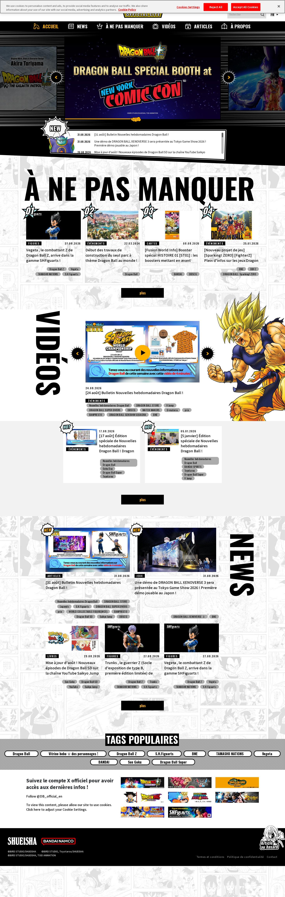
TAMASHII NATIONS (48, 274)
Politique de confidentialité (245, 856)
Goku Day (107, 469)
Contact (272, 856)
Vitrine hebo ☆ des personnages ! (73, 753)
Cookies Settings (188, 7)
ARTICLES (203, 26)
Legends (64, 606)
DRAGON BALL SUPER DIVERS (171, 405)
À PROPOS (241, 26)
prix (169, 410)
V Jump (188, 478)
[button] (56, 77)
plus (143, 292)
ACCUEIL (51, 26)
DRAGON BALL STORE (115, 601)
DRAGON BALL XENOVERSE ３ (189, 616)
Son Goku (69, 682)
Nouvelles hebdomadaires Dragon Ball (109, 405)
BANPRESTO (123, 415)
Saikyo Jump (142, 405)
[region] (138, 143)
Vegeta (74, 269)
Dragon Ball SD (85, 616)
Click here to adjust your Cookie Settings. (56, 809)
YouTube (73, 687)
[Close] (279, 6)
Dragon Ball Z (56, 269)
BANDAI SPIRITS (145, 415)
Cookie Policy (127, 9)
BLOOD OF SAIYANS (99, 415)
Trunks (153, 682)
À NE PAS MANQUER (124, 26)
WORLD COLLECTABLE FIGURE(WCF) (88, 611)
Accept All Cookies (245, 7)
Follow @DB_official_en (44, 796)
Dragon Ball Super (112, 472)
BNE (241, 269)
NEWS (82, 26)
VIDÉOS (169, 26)
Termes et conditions (210, 856)
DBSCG (193, 274)
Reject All (215, 7)
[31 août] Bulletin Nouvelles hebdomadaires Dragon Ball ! (131, 134)
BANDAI (178, 274)
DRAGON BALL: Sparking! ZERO (239, 274)
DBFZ (253, 269)
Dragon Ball (131, 274)
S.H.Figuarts (71, 274)
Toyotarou (108, 476)
